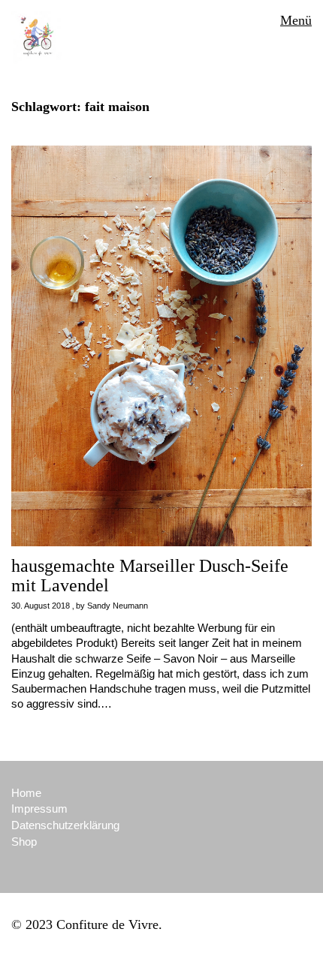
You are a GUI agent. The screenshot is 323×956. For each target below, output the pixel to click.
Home (26, 792)
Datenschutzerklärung (65, 825)
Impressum (39, 808)
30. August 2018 (40, 605)
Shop (24, 841)
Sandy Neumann (117, 605)
